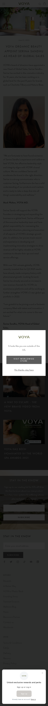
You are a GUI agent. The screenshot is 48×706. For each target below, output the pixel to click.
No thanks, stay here (24, 370)
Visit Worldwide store (24, 360)
